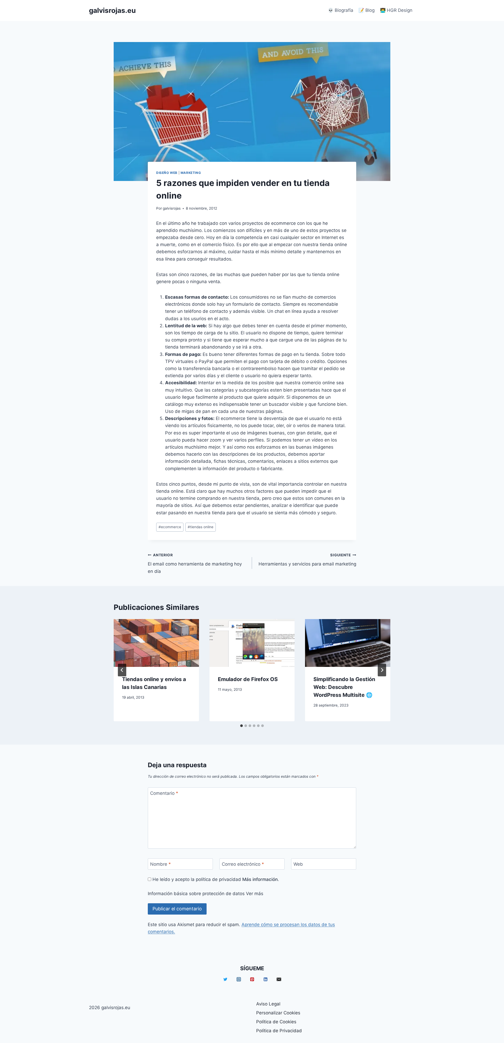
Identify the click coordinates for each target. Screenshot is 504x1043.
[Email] (278, 979)
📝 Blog (367, 10)
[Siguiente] (382, 670)
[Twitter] (225, 979)
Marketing (191, 173)
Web (298, 864)
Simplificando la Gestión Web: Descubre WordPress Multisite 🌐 (344, 687)
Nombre (160, 864)
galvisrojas (172, 208)
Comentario (164, 793)
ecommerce (170, 527)
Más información (260, 879)
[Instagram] (238, 979)
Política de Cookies (276, 1021)
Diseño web (166, 173)
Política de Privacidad (279, 1030)
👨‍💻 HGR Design (396, 10)
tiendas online (200, 527)
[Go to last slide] (122, 670)
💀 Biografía (340, 10)
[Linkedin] (265, 979)
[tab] (241, 725)
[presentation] (156, 643)
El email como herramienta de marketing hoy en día (195, 563)
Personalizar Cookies (278, 1012)
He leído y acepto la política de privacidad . (215, 879)
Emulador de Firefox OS (248, 679)
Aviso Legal (268, 1003)
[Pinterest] (252, 979)
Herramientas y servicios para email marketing (307, 560)
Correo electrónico (243, 864)
